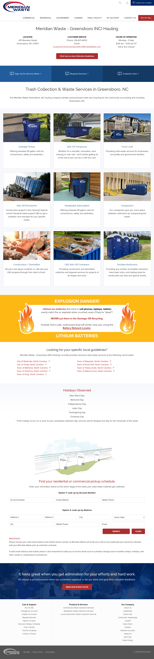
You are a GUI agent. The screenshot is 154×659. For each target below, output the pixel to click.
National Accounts (127, 630)
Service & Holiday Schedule (29, 624)
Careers (78, 17)
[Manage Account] (127, 2)
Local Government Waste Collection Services (78, 614)
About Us (128, 608)
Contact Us (130, 17)
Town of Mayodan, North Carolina (93, 361)
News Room (127, 624)
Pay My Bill (146, 17)
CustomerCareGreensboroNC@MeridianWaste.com (77, 46)
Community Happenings (127, 617)
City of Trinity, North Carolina (30, 364)
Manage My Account (29, 611)
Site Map (26, 652)
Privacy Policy (38, 652)
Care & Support (29, 604)
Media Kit (127, 634)
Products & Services (78, 604)
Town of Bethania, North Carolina (32, 367)
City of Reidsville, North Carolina (32, 361)
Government (62, 17)
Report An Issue (29, 621)
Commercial (29, 17)
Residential (45, 17)
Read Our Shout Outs (77, 587)
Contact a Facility (29, 634)
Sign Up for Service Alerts (27, 73)
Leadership (127, 611)
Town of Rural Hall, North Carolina (93, 364)
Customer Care (130, 73)
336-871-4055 (80, 40)
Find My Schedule (29, 630)
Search (116, 531)
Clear (138, 531)
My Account (113, 17)
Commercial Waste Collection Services (78, 608)
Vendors (128, 627)
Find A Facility (95, 17)
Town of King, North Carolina (30, 374)
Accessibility (50, 652)
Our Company (127, 604)
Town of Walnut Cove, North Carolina (94, 370)
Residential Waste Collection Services (78, 611)
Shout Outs (127, 614)
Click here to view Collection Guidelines (77, 56)
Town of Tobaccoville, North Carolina (94, 367)
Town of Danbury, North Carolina (32, 370)
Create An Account (29, 614)
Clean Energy (127, 640)
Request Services (78, 73)
